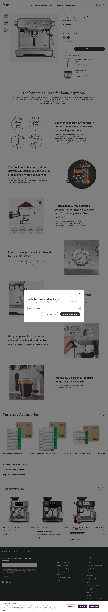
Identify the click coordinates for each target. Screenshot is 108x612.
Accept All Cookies (94, 606)
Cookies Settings (71, 606)
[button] (70, 314)
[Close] (79, 294)
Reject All (82, 606)
